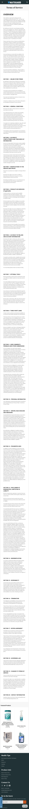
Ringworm (3, 762)
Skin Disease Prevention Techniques (8, 758)
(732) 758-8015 (4, 792)
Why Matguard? (4, 776)
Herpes (2, 766)
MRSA (2, 760)
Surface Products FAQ (6, 774)
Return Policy (4, 778)
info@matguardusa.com (6, 790)
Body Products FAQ (5, 772)
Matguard (5, 807)
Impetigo (3, 764)
